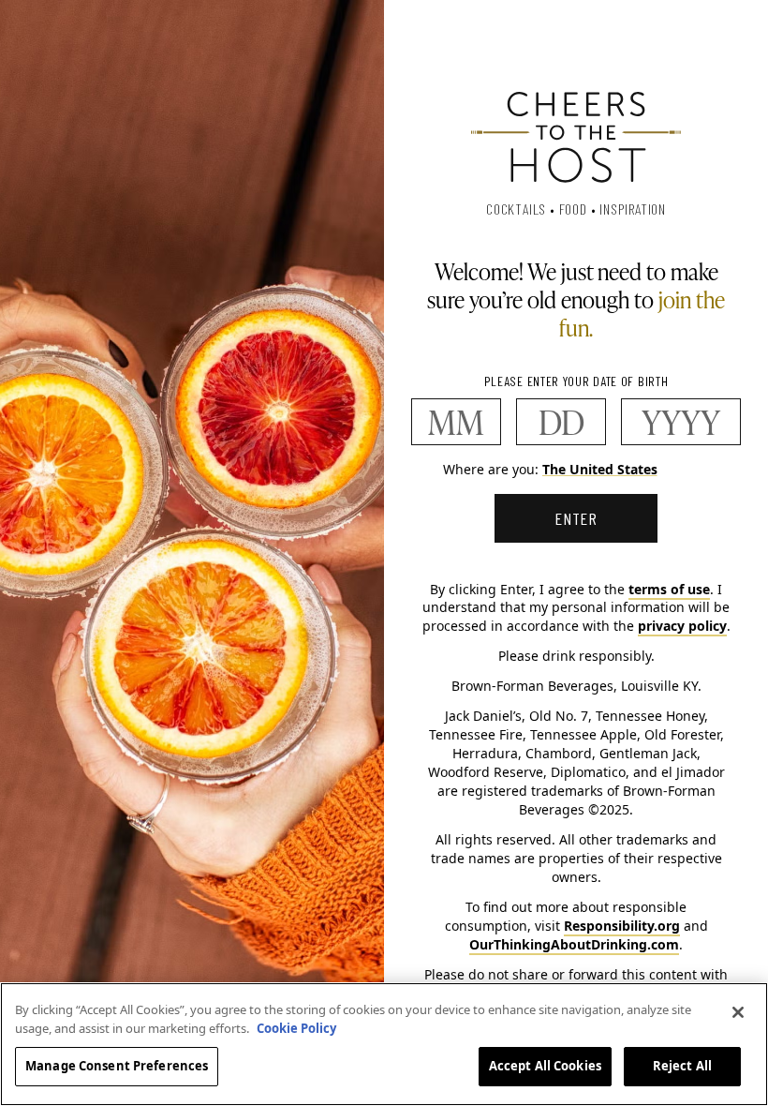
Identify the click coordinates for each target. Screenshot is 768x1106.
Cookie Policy (296, 1028)
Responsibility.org (622, 925)
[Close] (738, 1012)
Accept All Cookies (545, 1065)
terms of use (669, 589)
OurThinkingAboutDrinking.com (574, 944)
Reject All (682, 1065)
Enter (576, 518)
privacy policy (682, 626)
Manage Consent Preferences (116, 1065)
